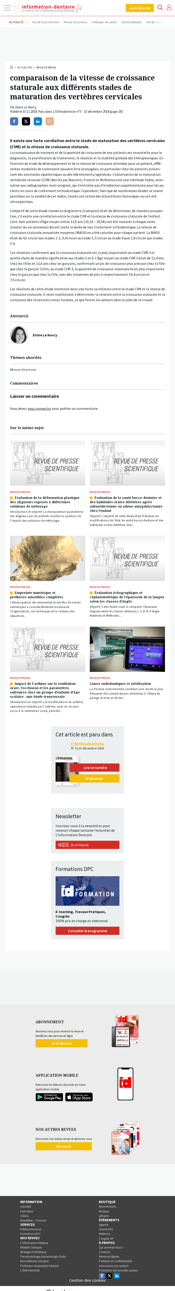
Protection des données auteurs (118, 1270)
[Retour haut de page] (166, 1279)
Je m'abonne (139, 8)
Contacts (104, 1252)
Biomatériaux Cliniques (34, 1261)
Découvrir (64, 1146)
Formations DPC (30, 1234)
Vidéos (24, 1216)
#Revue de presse (23, 370)
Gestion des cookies (87, 1280)
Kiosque (104, 1211)
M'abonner (94, 778)
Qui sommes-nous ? (111, 1247)
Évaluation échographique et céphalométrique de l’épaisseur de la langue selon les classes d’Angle (127, 596)
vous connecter (39, 408)
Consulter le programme (87, 930)
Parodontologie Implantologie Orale (43, 1256)
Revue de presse (46, 67)
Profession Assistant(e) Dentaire (39, 1266)
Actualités (25, 67)
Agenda (103, 1225)
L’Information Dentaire (34, 1243)
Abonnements (107, 1206)
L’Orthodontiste (30, 1270)
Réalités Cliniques (31, 1247)
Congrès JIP (106, 1239)
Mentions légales (109, 1256)
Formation (26, 1211)
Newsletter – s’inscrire (33, 1220)
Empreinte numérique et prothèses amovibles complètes (36, 594)
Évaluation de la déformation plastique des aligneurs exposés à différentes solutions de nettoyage (45, 501)
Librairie (104, 1216)
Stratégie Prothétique (33, 1252)
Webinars (104, 1234)
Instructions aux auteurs (113, 1266)
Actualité (25, 1206)
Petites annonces (30, 1229)
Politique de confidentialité (115, 1261)
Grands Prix (106, 1229)
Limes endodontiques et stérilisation (120, 683)
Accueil (12, 67)
